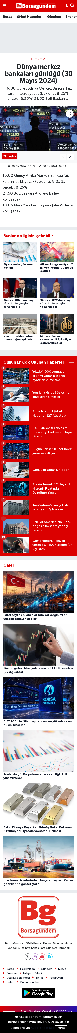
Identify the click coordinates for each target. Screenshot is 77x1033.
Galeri (10, 982)
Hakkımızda (27, 968)
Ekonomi (38, 59)
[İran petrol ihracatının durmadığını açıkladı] (20, 323)
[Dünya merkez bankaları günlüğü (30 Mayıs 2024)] (38, 129)
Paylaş (12, 156)
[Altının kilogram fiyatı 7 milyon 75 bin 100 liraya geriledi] (57, 252)
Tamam (61, 1028)
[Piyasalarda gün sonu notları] (20, 252)
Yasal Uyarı (56, 977)
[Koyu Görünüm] (67, 6)
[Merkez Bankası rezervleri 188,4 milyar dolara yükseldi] (57, 323)
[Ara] (72, 6)
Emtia (39, 977)
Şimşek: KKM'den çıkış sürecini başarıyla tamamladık (18, 304)
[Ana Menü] (4, 6)
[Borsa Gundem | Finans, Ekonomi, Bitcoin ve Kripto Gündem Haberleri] (36, 6)
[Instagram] (35, 956)
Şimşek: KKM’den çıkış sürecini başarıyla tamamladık (55, 304)
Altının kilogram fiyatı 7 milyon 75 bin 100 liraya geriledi (56, 268)
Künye (62, 968)
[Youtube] (42, 956)
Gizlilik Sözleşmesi (18, 977)
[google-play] (38, 993)
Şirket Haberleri (29, 17)
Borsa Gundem (29, 982)
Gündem (54, 17)
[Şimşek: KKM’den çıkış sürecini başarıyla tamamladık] (57, 288)
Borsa (7, 17)
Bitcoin (39, 973)
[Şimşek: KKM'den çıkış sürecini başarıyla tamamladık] (20, 288)
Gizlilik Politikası (43, 1028)
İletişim (27, 973)
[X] (28, 956)
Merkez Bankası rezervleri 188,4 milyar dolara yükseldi (55, 339)
